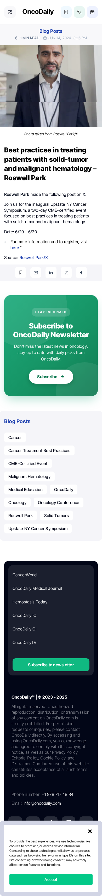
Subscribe (47, 376)
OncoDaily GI (24, 628)
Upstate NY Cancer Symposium (37, 528)
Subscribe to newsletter (51, 664)
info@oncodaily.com (42, 803)
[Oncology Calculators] (66, 12)
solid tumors (56, 515)
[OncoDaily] (38, 12)
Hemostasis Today (30, 601)
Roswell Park (20, 515)
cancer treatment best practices (39, 450)
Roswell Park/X (34, 257)
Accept (50, 879)
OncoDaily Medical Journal (37, 588)
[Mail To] (35, 272)
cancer (15, 437)
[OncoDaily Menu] (10, 12)
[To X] (66, 272)
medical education (25, 489)
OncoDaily (63, 489)
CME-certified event (28, 463)
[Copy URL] (20, 272)
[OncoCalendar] (92, 12)
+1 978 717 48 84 (57, 794)
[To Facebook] (81, 272)
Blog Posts (50, 31)
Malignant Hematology (29, 476)
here (14, 247)
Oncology (17, 502)
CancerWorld (25, 574)
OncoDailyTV (25, 642)
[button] (90, 831)
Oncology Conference (59, 502)
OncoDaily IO (24, 615)
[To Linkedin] (51, 272)
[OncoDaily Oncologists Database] (79, 12)
